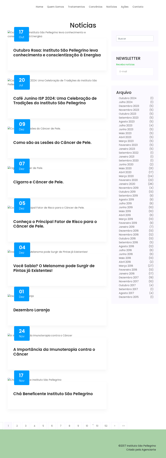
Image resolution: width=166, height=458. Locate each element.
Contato (137, 6)
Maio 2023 (124, 133)
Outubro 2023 (127, 114)
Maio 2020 (125, 168)
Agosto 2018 (126, 246)
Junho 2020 (125, 164)
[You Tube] (35, 443)
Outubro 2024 (127, 98)
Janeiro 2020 (126, 184)
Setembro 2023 (128, 118)
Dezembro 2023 (128, 106)
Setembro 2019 (128, 195)
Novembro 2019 (128, 188)
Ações (125, 6)
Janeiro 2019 (126, 227)
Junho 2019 (125, 207)
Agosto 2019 (126, 199)
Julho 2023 (125, 125)
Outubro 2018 (127, 238)
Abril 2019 (124, 215)
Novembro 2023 (128, 110)
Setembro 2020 (128, 160)
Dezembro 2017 (128, 277)
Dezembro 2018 (128, 231)
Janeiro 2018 (126, 273)
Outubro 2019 (127, 192)
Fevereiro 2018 (127, 270)
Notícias (111, 6)
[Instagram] (25, 443)
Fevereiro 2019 (127, 223)
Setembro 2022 (128, 153)
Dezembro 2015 (128, 297)
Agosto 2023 (126, 121)
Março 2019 (125, 219)
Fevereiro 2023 (128, 145)
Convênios (95, 6)
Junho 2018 (125, 254)
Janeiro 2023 (126, 149)
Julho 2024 (125, 102)
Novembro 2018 (128, 234)
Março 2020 (126, 176)
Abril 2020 (124, 172)
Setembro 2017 (128, 289)
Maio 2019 (124, 211)
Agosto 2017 (126, 293)
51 (97, 425)
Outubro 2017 (127, 285)
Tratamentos (76, 6)
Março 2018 (125, 266)
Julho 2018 (125, 250)
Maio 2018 (124, 258)
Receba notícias (125, 64)
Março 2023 (126, 141)
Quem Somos (55, 6)
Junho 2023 (125, 129)
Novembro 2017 (128, 281)
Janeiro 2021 (126, 157)
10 (87, 425)
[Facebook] (16, 443)
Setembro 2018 (128, 242)
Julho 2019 (125, 203)
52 (106, 425)
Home (39, 6)
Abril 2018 (124, 262)
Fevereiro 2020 (128, 180)
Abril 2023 (124, 137)
